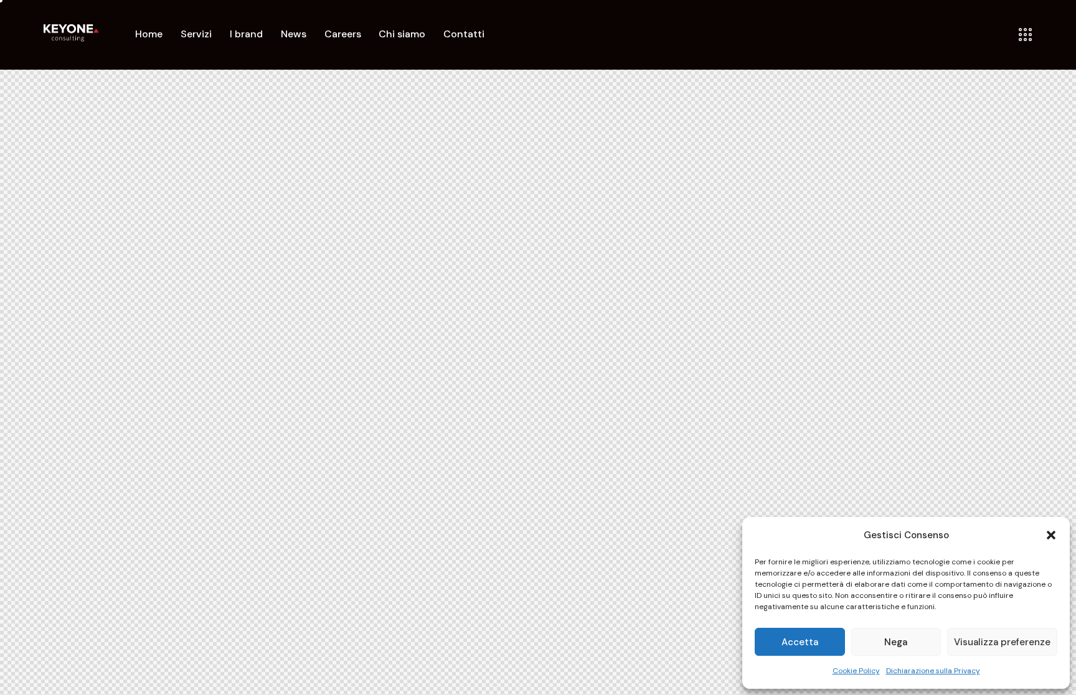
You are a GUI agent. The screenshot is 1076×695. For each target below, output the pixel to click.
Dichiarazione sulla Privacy (933, 671)
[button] (1051, 535)
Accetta (799, 642)
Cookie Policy (856, 671)
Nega (895, 642)
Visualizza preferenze (1002, 642)
